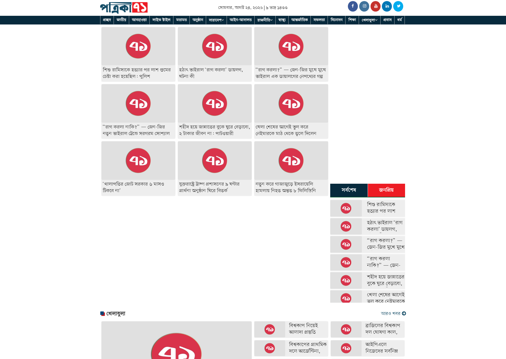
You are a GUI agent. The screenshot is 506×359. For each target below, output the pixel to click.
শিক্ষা (352, 20)
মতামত (181, 20)
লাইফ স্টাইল (162, 20)
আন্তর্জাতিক (299, 20)
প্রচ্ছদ (107, 20)
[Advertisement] (214, 234)
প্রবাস (387, 20)
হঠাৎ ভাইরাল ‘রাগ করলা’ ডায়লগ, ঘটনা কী (385, 230)
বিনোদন (337, 20)
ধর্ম (399, 20)
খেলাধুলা (368, 20)
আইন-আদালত (241, 20)
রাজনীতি (263, 20)
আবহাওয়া (139, 20)
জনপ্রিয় (386, 190)
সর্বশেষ (349, 190)
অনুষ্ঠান (198, 20)
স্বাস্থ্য (282, 20)
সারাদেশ (215, 20)
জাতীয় (121, 20)
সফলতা (319, 20)
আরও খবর (391, 314)
